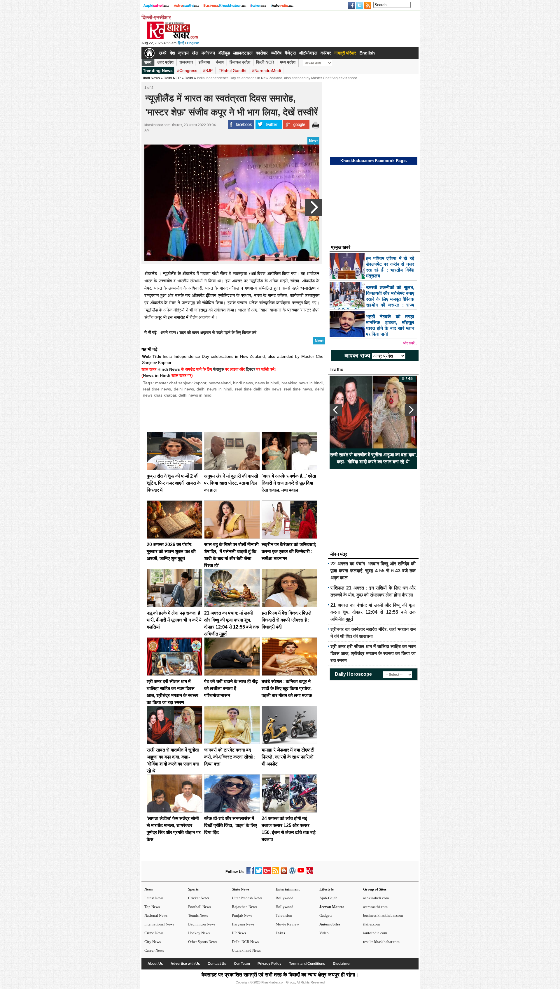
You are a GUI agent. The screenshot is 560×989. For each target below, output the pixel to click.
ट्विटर (250, 369)
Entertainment (288, 889)
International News (159, 924)
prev (336, 410)
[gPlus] (267, 873)
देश (172, 52)
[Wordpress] (292, 873)
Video (324, 933)
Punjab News (242, 915)
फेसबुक (218, 369)
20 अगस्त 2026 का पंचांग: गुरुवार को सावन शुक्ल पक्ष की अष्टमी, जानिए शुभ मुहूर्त (171, 551)
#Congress (187, 70)
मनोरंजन (208, 52)
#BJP (208, 70)
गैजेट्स (290, 52)
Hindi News (150, 78)
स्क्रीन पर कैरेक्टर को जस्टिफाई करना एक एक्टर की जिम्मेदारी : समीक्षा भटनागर (289, 551)
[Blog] (284, 873)
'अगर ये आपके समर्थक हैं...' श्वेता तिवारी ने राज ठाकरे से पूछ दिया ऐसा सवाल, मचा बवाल (289, 483)
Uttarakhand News (246, 950)
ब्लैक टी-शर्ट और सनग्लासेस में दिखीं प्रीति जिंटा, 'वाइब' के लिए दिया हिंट (230, 825)
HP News (239, 933)
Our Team (242, 964)
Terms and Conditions (307, 964)
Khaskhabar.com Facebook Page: (373, 160)
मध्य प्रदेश (287, 62)
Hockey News (199, 933)
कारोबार (262, 52)
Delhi (189, 78)
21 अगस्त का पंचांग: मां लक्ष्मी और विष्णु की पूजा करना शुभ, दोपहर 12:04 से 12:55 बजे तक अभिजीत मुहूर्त (373, 612)
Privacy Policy (269, 964)
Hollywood (284, 906)
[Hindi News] (172, 38)
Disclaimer (342, 964)
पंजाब (220, 62)
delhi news (184, 389)
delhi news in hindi (214, 389)
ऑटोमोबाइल (308, 52)
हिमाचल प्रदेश (240, 62)
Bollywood (284, 898)
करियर (326, 52)
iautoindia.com (375, 933)
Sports (193, 889)
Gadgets (325, 915)
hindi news (243, 383)
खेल (195, 52)
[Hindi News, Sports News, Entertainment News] (149, 53)
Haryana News (243, 924)
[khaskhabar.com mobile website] (309, 873)
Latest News (153, 898)
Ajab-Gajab (328, 898)
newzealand (220, 383)
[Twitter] (258, 873)
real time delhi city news (258, 389)
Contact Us (217, 964)
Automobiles (329, 924)
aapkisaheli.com (376, 898)
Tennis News (198, 915)
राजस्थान (186, 62)
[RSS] (275, 873)
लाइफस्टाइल (243, 52)
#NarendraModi (266, 70)
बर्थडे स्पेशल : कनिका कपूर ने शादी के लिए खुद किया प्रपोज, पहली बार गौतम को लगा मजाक (287, 688)
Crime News (153, 933)
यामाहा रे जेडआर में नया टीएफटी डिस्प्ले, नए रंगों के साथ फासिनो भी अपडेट (288, 756)
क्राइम (183, 52)
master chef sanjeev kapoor (180, 383)
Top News (152, 906)
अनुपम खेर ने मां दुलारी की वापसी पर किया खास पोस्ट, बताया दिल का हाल (231, 483)
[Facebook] (250, 873)
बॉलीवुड (224, 52)
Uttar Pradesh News (247, 898)
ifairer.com (371, 924)
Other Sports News (202, 941)
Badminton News (201, 924)
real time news (157, 389)
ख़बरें (163, 52)
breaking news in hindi (302, 383)
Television (284, 915)
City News (152, 941)
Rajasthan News (244, 906)
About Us (155, 964)
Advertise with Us (185, 964)
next (411, 410)
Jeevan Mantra (331, 906)
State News (240, 889)
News (148, 889)
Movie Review (287, 924)
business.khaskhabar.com (383, 915)
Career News (154, 950)
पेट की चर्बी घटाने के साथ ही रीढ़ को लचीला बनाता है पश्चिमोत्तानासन (231, 688)
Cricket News (198, 898)
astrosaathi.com (375, 906)
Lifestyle (326, 889)
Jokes (280, 933)
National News (155, 915)
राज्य (147, 62)
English (193, 43)
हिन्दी (181, 43)
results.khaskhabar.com (381, 941)
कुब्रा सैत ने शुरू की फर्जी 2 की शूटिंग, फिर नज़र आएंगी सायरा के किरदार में (174, 483)
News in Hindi (156, 375)
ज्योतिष (276, 52)
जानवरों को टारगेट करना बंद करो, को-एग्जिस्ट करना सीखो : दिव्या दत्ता (230, 756)
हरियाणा (204, 62)
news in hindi (267, 383)
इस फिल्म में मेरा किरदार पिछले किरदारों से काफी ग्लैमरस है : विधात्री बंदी (287, 619)
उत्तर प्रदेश (165, 62)
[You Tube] (300, 873)
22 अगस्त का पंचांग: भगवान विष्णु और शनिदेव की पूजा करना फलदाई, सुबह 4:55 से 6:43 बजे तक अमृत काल (373, 570)
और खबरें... (410, 343)
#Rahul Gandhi (232, 70)
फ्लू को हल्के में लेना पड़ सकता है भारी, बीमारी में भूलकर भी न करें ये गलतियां (174, 619)
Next (313, 140)
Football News (199, 906)
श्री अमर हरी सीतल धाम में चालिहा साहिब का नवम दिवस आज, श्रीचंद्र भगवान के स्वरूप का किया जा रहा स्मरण (373, 653)
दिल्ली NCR (265, 62)
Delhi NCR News (245, 941)
